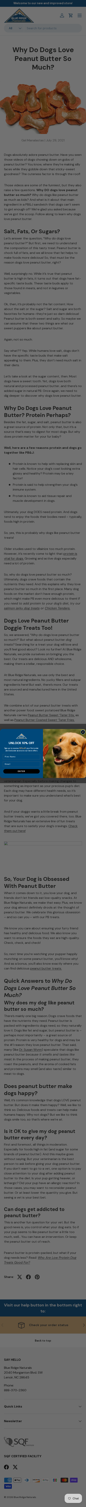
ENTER (21, 771)
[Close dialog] (83, 732)
